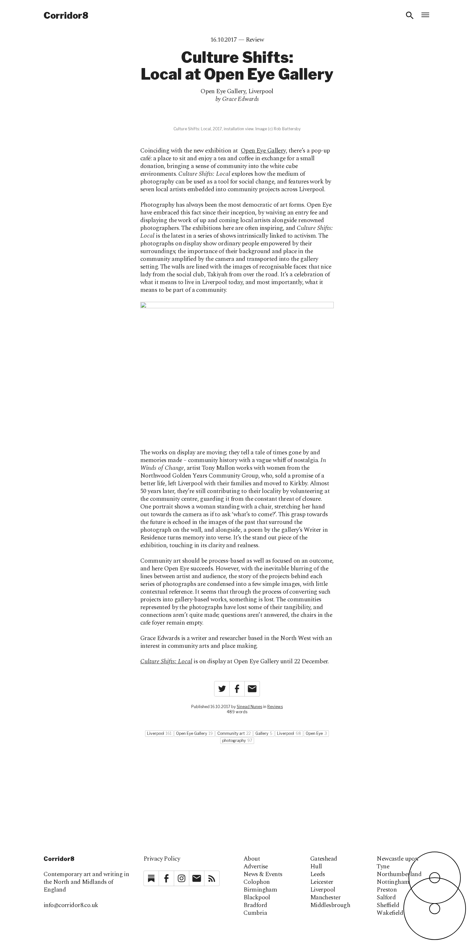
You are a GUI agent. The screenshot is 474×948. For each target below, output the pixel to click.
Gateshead (323, 859)
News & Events (262, 874)
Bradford (255, 905)
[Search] (410, 15)
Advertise (255, 867)
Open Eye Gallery (223, 91)
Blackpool (256, 898)
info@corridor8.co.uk (71, 905)
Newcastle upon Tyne (397, 863)
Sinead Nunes (249, 706)
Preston (387, 890)
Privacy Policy (161, 859)
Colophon (256, 882)
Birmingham (260, 890)
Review (255, 39)
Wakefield (390, 913)
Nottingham (393, 882)
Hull (316, 867)
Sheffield (388, 905)
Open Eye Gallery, (264, 150)
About (251, 859)
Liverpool (260, 91)
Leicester (321, 882)
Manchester (325, 898)
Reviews (275, 706)
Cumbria (255, 913)
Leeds (317, 874)
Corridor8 (66, 15)
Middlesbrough (330, 905)
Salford (386, 898)
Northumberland (399, 874)
